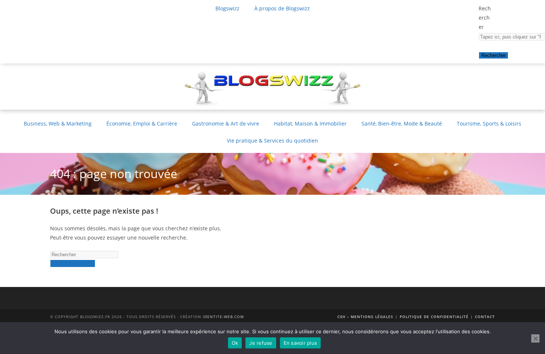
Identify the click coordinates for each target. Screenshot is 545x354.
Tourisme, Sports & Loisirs (489, 123)
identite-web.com (223, 316)
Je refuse (260, 343)
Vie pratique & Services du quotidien (272, 140)
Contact (485, 316)
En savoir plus (300, 343)
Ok (235, 343)
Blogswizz (227, 8)
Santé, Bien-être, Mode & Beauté (401, 123)
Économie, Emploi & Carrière (141, 123)
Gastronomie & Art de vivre (225, 123)
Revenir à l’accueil (72, 263)
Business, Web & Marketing (58, 123)
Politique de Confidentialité (434, 316)
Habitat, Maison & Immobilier (310, 123)
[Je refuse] (535, 338)
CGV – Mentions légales (365, 316)
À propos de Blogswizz (282, 8)
